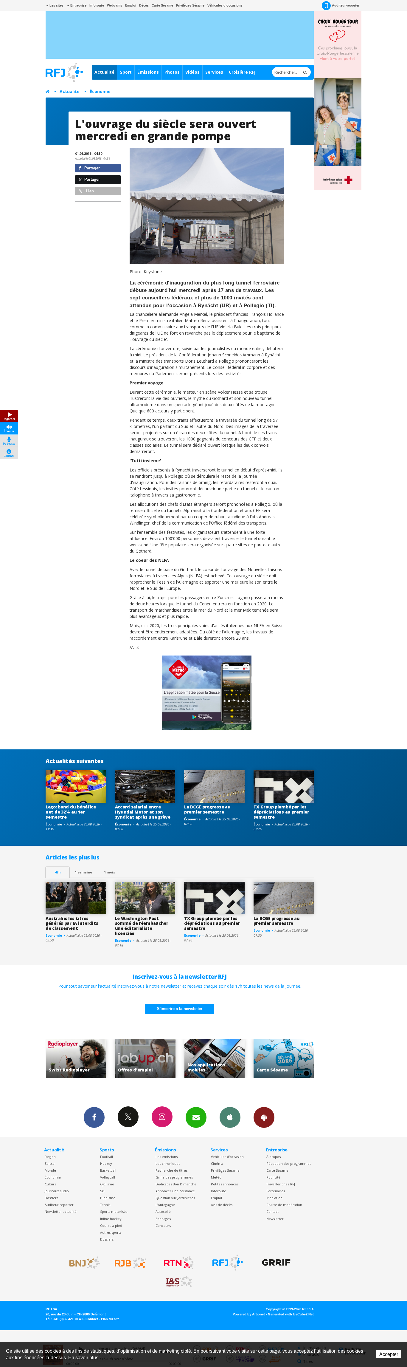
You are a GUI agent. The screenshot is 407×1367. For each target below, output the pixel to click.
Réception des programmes (288, 1163)
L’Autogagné (165, 1205)
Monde (50, 1170)
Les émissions (167, 1157)
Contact (272, 1211)
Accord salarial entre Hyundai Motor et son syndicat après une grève (142, 812)
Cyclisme (107, 1184)
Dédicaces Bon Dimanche (176, 1184)
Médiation (274, 1198)
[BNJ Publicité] (82, 1263)
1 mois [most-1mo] (109, 872)
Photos (172, 72)
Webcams (114, 5)
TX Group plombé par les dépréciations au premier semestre (281, 812)
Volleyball (107, 1177)
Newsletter (275, 1219)
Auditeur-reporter (345, 5)
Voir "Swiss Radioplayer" (284, 1059)
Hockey (106, 1163)
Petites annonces (224, 1184)
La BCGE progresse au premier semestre (207, 809)
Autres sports (110, 1232)
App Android (264, 1117)
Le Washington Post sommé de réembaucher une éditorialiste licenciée (141, 926)
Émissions (148, 72)
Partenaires (275, 1191)
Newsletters (196, 1117)
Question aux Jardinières (175, 1198)
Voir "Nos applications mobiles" (145, 1059)
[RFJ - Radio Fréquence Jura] (227, 1263)
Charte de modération (284, 1205)
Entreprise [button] (77, 5)
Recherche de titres (171, 1170)
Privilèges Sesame (225, 1170)
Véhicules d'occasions (225, 5)
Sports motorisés (113, 1211)
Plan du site (110, 1319)
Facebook (94, 1117)
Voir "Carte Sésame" (214, 1059)
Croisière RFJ (242, 72)
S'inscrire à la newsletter (179, 1008)
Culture (51, 1184)
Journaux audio (57, 1191)
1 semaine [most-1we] (83, 872)
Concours (163, 1225)
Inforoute (96, 5)
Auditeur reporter (59, 1205)
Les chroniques (168, 1163)
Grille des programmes (174, 1177)
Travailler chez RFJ (280, 1184)
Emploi (130, 5)
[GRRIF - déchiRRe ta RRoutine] (276, 1263)
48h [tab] (57, 872)
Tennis (105, 1205)
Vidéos (192, 72)
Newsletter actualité (61, 1211)
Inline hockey (110, 1219)
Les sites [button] (56, 5)
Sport (126, 72)
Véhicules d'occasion (227, 1157)
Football (106, 1157)
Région (50, 1157)
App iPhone (230, 1117)
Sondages (163, 1219)
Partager (91, 168)
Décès (144, 5)
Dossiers (51, 1198)
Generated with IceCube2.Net (291, 1314)
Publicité (273, 1177)
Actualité (104, 72)
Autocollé (163, 1211)
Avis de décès (221, 1205)
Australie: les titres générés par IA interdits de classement (72, 923)
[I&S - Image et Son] (179, 1282)
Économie (100, 91)
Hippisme (107, 1198)
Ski (102, 1191)
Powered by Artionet (249, 1314)
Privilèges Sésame (190, 5)
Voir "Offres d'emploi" (76, 1059)
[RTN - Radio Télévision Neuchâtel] (179, 1263)
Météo (216, 1177)
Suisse (50, 1163)
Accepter (388, 1354)
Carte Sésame (162, 5)
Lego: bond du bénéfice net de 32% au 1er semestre (71, 812)
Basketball (108, 1170)
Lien (89, 191)
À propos (273, 1157)
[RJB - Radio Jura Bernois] (130, 1263)
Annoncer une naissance (175, 1191)
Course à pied (111, 1225)
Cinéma (217, 1163)
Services (214, 72)
